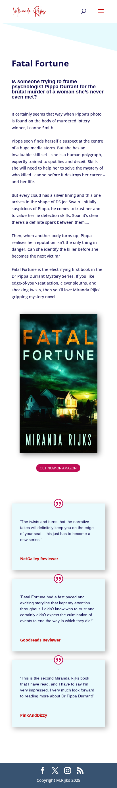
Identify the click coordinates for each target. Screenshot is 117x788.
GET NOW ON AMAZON (58, 468)
